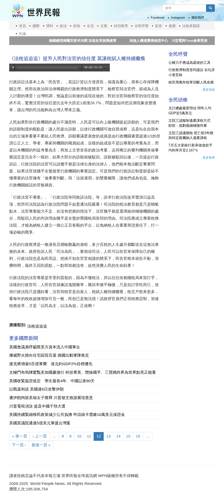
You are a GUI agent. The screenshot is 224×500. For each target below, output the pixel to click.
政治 (63, 26)
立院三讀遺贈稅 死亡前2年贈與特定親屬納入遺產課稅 (190, 135)
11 (89, 436)
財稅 (76, 26)
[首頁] (35, 10)
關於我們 (198, 17)
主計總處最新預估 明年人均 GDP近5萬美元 (189, 110)
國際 (36, 26)
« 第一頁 (19, 436)
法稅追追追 (37, 326)
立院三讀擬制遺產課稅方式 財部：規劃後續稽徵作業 (191, 123)
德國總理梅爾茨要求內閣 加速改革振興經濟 (72, 40)
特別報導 (121, 26)
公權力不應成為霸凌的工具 (189, 62)
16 (138, 436)
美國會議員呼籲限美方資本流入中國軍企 (44, 347)
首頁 (22, 26)
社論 (22, 33)
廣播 (172, 26)
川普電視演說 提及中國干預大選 (37, 406)
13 (108, 436)
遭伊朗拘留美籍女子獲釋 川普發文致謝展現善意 (51, 398)
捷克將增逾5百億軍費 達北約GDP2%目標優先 (51, 364)
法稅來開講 (191, 26)
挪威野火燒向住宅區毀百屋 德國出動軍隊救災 (49, 355)
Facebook (157, 17)
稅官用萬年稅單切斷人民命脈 (191, 82)
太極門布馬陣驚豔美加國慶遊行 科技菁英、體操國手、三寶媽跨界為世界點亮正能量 (82, 372)
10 (79, 436)
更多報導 (209, 157)
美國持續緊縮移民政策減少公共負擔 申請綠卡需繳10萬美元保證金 (67, 414)
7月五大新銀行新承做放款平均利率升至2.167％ (190, 147)
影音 (158, 26)
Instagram (178, 17)
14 (118, 436)
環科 (49, 26)
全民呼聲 (142, 26)
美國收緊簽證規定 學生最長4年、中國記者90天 (51, 381)
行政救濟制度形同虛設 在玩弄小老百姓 (191, 72)
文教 (103, 26)
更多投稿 (209, 89)
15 (128, 436)
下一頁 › (19, 445)
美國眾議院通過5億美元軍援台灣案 (39, 423)
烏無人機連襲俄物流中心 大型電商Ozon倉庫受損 (158, 40)
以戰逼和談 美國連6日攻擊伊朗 (36, 389)
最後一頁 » (41, 445)
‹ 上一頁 (40, 436)
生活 (90, 26)
